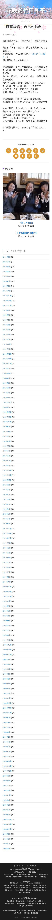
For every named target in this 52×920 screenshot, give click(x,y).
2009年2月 (7, 693)
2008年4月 (7, 742)
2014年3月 (7, 397)
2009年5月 (7, 679)
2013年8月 (7, 431)
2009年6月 (7, 674)
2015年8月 (7, 315)
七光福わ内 (30, 901)
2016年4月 (7, 276)
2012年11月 (7, 475)
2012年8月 (7, 490)
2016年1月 (7, 291)
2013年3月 (7, 456)
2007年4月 (7, 800)
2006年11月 (7, 824)
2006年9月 (7, 834)
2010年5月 (7, 620)
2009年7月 (7, 669)
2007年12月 (7, 761)
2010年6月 (7, 616)
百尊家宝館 (41, 903)
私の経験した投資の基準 (14, 877)
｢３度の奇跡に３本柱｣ (26, 232)
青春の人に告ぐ (35, 869)
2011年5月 (7, 562)
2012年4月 (7, 509)
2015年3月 (7, 339)
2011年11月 (7, 533)
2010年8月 (7, 606)
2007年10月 (7, 771)
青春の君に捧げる (9, 885)
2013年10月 (7, 422)
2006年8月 (7, 839)
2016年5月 (7, 271)
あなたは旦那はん (39, 888)
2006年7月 (7, 843)
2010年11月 (7, 591)
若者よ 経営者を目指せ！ (18, 869)
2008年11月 (7, 708)
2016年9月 (7, 257)
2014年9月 (7, 368)
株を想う (43, 877)
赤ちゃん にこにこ (33, 883)
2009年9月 (7, 659)
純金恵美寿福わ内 (32, 898)
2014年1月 (7, 407)
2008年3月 (7, 746)
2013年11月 (7, 417)
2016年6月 (7, 266)
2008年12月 (7, 703)
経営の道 (28, 890)
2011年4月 (7, 567)
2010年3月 (7, 630)
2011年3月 (7, 572)
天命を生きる (25, 888)
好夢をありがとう (20, 872)
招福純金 (26, 897)
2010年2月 (7, 635)
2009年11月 (7, 649)
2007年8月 (7, 780)
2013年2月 (7, 460)
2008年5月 (7, 737)
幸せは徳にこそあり (31, 877)
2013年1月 (7, 465)
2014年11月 (7, 359)
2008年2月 (7, 751)
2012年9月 (7, 485)
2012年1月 (7, 523)
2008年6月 (7, 732)
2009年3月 (7, 688)
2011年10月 (7, 538)
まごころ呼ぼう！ (17, 898)
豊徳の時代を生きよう (26, 892)
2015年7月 (7, 320)
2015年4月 (7, 334)
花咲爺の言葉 (26, 868)
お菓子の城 (17, 913)
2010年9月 (7, 601)
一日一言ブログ (31, 866)
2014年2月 (7, 402)
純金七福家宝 (21, 903)
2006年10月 (7, 829)
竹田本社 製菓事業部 (31, 913)
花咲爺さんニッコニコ (17, 883)
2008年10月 (7, 712)
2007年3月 (7, 805)
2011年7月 (7, 553)
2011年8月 (7, 548)
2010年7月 (7, 611)
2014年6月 (7, 383)
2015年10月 (7, 305)
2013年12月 (7, 412)
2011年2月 (7, 577)
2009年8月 (7, 664)
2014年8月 (7, 373)
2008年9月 (7, 717)
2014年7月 (7, 378)
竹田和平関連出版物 (9, 910)
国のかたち (9, 890)
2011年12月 (7, 528)
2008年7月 (7, 727)
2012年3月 (7, 514)
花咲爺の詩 (26, 881)
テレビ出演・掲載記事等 (27, 910)
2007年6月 (7, 790)
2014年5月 (7, 388)
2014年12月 (7, 354)
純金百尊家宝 (42, 910)
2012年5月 (7, 504)
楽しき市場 (19, 890)
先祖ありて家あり (24, 885)
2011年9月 (7, 543)
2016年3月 (7, 281)
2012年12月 (7, 470)
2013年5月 (7, 446)
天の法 (16, 888)
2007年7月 (7, 785)
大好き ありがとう (39, 885)
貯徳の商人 (42, 874)
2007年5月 (7, 795)
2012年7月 (7, 494)
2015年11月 (7, 300)
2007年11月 (7, 766)
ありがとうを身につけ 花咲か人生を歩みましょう (19, 874)
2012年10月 (7, 480)
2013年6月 (7, 441)
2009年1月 (7, 698)
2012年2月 (7, 519)
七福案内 (40, 901)
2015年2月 (7, 344)
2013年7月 (7, 436)
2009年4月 (7, 683)
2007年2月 (7, 809)
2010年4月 (7, 625)
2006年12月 (7, 819)
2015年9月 (7, 310)
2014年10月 (7, 363)
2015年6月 (7, 325)
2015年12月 (7, 295)
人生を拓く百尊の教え (26, 906)
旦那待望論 (32, 872)
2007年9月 (7, 776)
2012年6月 (7, 499)
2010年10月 (7, 596)
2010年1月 (7, 640)
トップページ (18, 866)
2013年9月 (7, 426)
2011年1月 (7, 582)
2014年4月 (7, 393)
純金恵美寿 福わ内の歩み (15, 901)
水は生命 (8, 888)
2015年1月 (7, 349)
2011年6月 (7, 557)
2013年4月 (7, 451)
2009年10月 (7, 654)
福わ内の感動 (9, 903)
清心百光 (31, 903)
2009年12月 (7, 645)
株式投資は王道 (39, 890)
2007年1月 (7, 814)
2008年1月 (7, 756)
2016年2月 (7, 286)
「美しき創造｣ (26, 222)
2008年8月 (7, 722)
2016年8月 (7, 262)
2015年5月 (7, 329)
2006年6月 (7, 848)
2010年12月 (7, 586)
